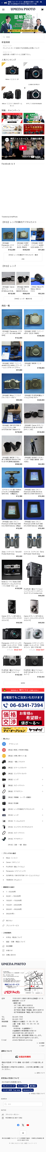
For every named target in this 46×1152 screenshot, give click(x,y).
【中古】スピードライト (16, 833)
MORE (23, 683)
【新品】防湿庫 (12, 803)
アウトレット (12, 744)
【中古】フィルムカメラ (16, 821)
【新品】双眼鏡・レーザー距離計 (19, 797)
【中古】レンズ (12, 815)
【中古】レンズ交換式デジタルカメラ (20, 809)
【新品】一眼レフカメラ (16, 762)
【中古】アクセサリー (15, 839)
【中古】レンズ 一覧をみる (23, 299)
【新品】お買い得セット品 (16, 756)
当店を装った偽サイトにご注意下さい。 (17, 54)
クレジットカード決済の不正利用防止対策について (21, 48)
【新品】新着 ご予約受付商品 (17, 750)
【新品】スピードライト (16, 785)
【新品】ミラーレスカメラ (16, 768)
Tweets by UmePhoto (10, 217)
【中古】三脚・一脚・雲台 (16, 845)
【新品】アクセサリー (15, 791)
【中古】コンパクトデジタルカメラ (20, 827)
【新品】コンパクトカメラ (16, 773)
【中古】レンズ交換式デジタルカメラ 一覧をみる (23, 257)
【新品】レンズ (12, 779)
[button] (2, 23)
